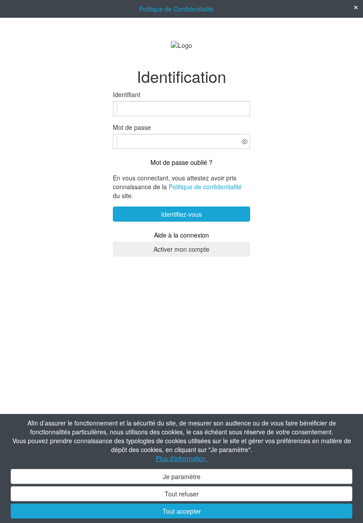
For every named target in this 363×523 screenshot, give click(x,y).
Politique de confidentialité (205, 186)
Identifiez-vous (181, 214)
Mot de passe (132, 127)
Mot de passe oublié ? (181, 162)
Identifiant (126, 94)
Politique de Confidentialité (176, 8)
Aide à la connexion (181, 234)
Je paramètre (182, 476)
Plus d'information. (182, 458)
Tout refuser (182, 493)
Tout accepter (181, 511)
